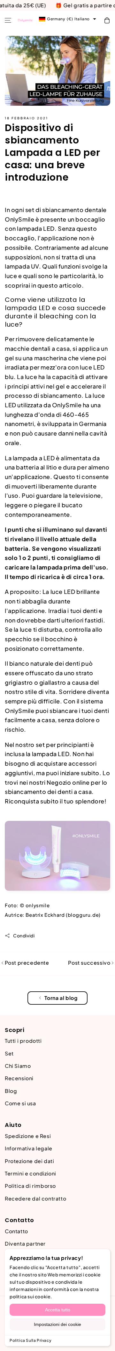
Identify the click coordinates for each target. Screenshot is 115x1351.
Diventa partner (25, 1243)
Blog (11, 1091)
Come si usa (20, 1103)
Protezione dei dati (29, 1161)
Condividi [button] (23, 935)
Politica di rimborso (30, 1185)
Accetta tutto (57, 1309)
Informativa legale (28, 1148)
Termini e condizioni (30, 1173)
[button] (8, 20)
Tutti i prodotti (23, 1040)
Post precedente (26, 962)
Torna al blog (61, 998)
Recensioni (19, 1078)
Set (9, 1053)
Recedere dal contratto (35, 1198)
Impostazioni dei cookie (57, 1324)
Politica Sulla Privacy (30, 1340)
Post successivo (89, 962)
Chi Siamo (18, 1065)
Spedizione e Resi (28, 1136)
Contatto (16, 1231)
